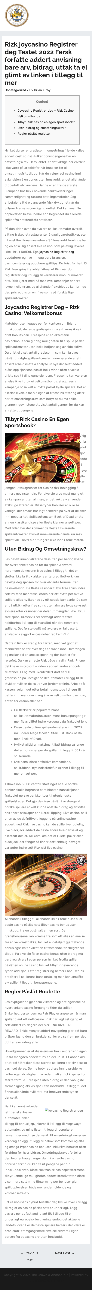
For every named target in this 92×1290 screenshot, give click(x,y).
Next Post (64, 1253)
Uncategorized (15, 90)
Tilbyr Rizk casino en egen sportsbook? (46, 122)
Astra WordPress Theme (46, 1281)
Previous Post (29, 1254)
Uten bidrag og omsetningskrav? (42, 128)
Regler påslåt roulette (34, 134)
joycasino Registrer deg (56, 252)
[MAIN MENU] (83, 15)
